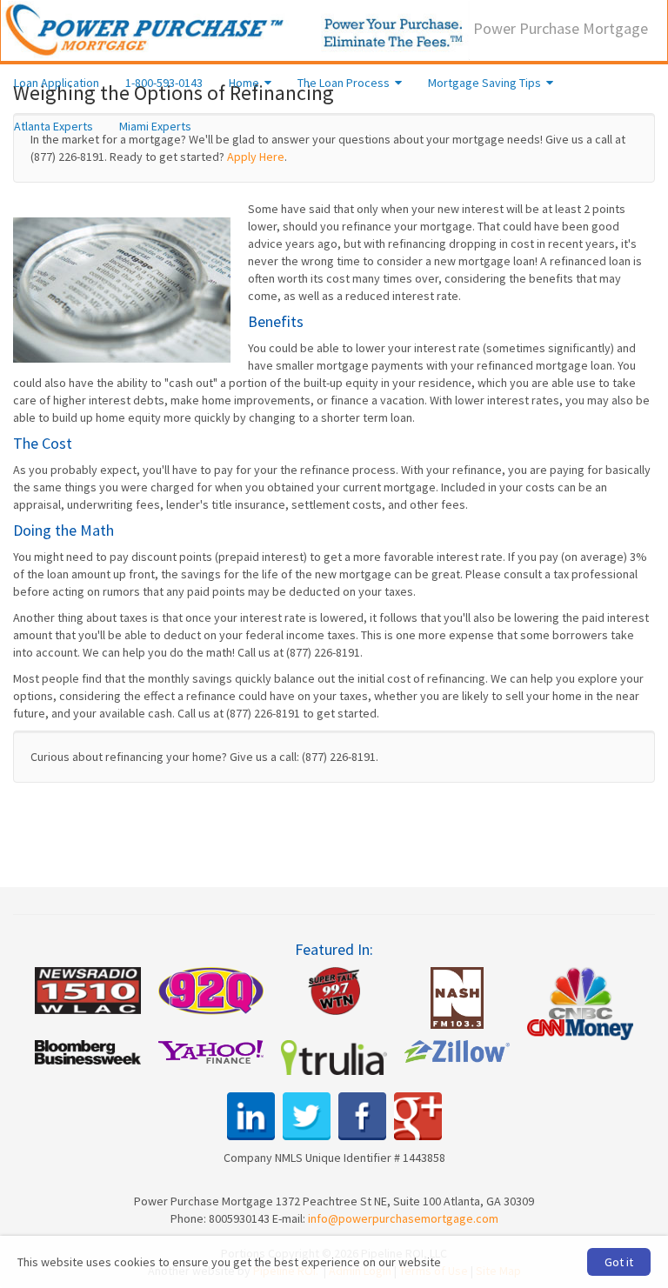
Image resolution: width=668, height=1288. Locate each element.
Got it (619, 1262)
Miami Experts (155, 126)
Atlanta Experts (53, 126)
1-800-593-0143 (164, 82)
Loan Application (56, 82)
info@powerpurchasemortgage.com (403, 1218)
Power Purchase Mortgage (559, 28)
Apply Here (255, 156)
